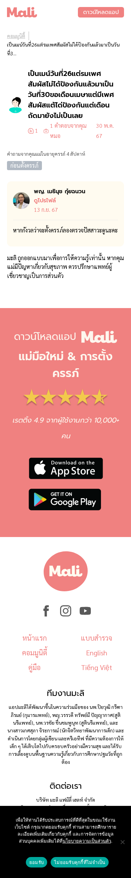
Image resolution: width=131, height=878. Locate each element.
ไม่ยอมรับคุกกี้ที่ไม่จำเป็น (79, 862)
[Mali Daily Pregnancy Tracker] (42, 12)
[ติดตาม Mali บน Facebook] (46, 614)
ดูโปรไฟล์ (45, 200)
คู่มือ (34, 667)
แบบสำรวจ (96, 637)
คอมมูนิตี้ (16, 36)
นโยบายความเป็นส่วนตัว (87, 841)
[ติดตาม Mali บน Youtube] (85, 614)
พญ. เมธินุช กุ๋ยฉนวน (59, 191)
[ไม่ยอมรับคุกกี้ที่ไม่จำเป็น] (122, 841)
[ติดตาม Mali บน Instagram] (65, 614)
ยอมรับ (36, 862)
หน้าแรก (34, 637)
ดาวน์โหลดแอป (101, 12)
